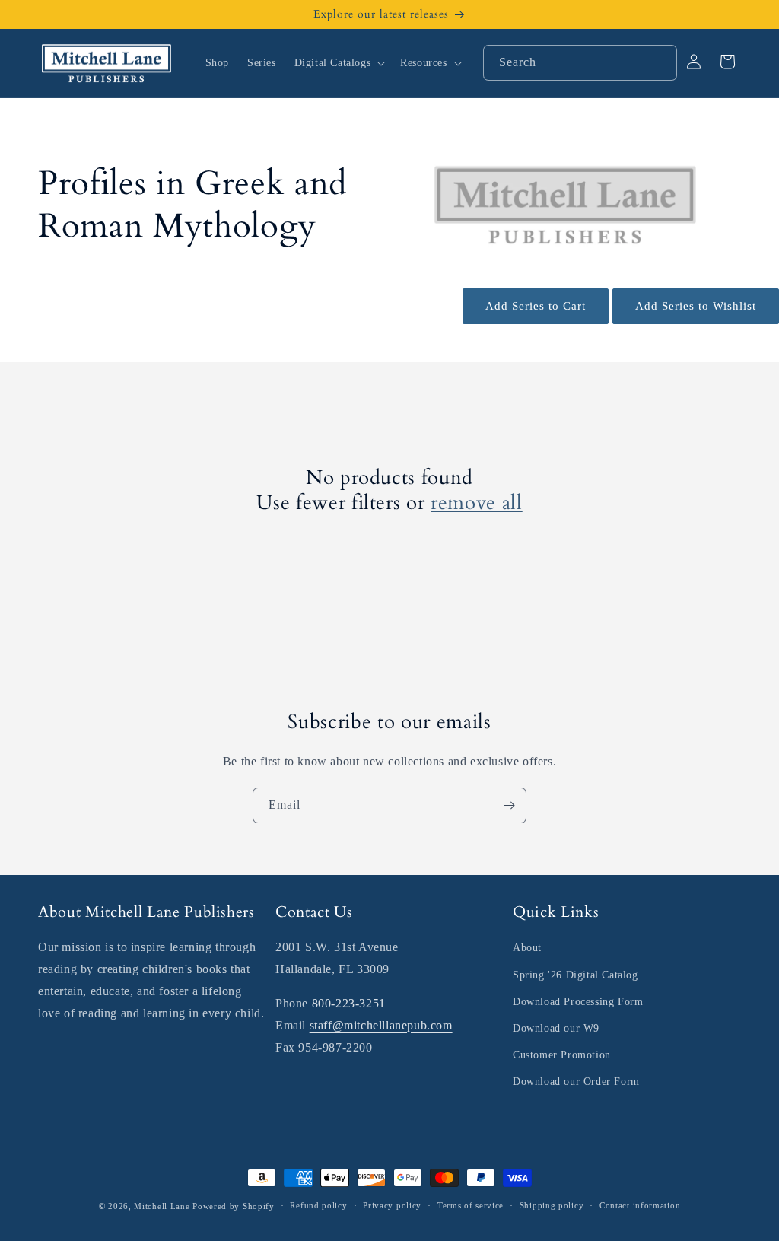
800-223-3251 (349, 1003)
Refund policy (318, 1205)
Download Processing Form (578, 1001)
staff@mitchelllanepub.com (381, 1025)
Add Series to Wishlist (695, 306)
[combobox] (580, 63)
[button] (338, 63)
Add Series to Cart (535, 306)
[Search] (659, 62)
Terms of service (470, 1205)
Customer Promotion (562, 1055)
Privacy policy (392, 1205)
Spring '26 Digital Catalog (575, 975)
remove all (477, 504)
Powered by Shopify (233, 1206)
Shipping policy (552, 1205)
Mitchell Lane (161, 1206)
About (527, 947)
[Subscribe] (509, 805)
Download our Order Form (576, 1081)
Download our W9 (556, 1028)
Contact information (639, 1205)
